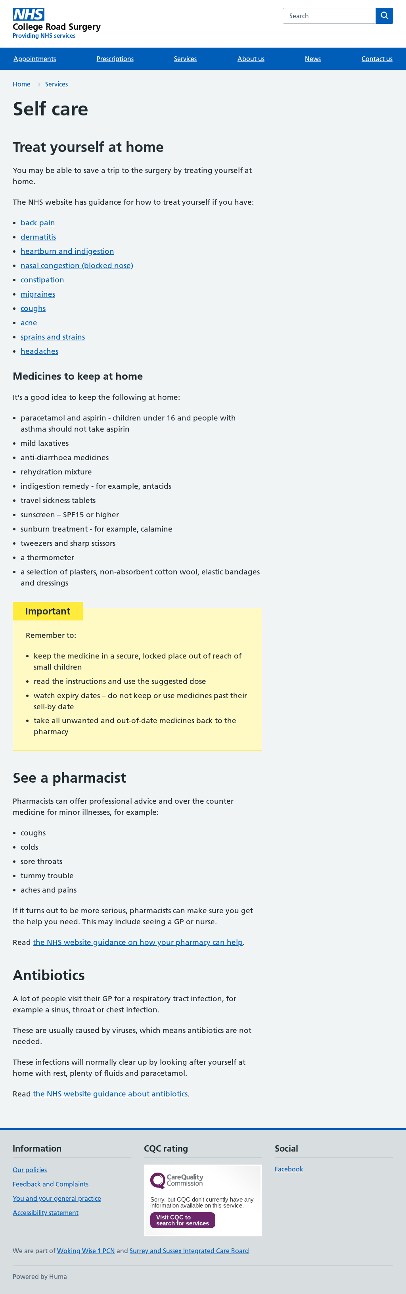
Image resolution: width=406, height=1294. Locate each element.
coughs (33, 308)
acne (29, 322)
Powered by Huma (40, 1277)
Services (185, 59)
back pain (38, 222)
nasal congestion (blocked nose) (77, 265)
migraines (38, 294)
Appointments (34, 59)
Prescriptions (115, 59)
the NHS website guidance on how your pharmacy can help (138, 942)
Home (22, 84)
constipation (42, 279)
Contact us (377, 59)
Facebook (289, 1169)
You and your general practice (57, 1198)
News (313, 59)
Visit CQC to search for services (182, 1220)
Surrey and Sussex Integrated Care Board (189, 1251)
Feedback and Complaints (50, 1184)
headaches (39, 351)
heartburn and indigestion (67, 251)
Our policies (30, 1170)
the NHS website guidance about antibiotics (110, 1093)
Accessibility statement (46, 1213)
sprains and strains (53, 337)
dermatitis (38, 237)
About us (250, 59)
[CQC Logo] (176, 1181)
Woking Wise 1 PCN (86, 1251)
